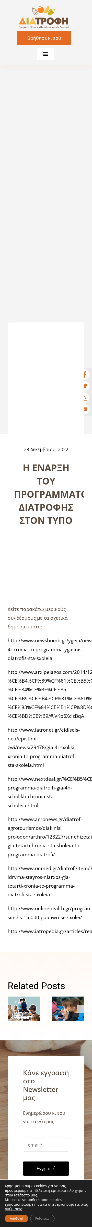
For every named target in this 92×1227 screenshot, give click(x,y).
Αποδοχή (16, 1218)
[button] (11, 1009)
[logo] (44, 7)
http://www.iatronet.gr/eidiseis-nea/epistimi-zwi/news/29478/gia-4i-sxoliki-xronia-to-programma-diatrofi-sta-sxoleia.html (44, 747)
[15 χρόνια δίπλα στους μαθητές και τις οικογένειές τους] (24, 1009)
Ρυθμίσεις (42, 1218)
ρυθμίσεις (13, 1209)
